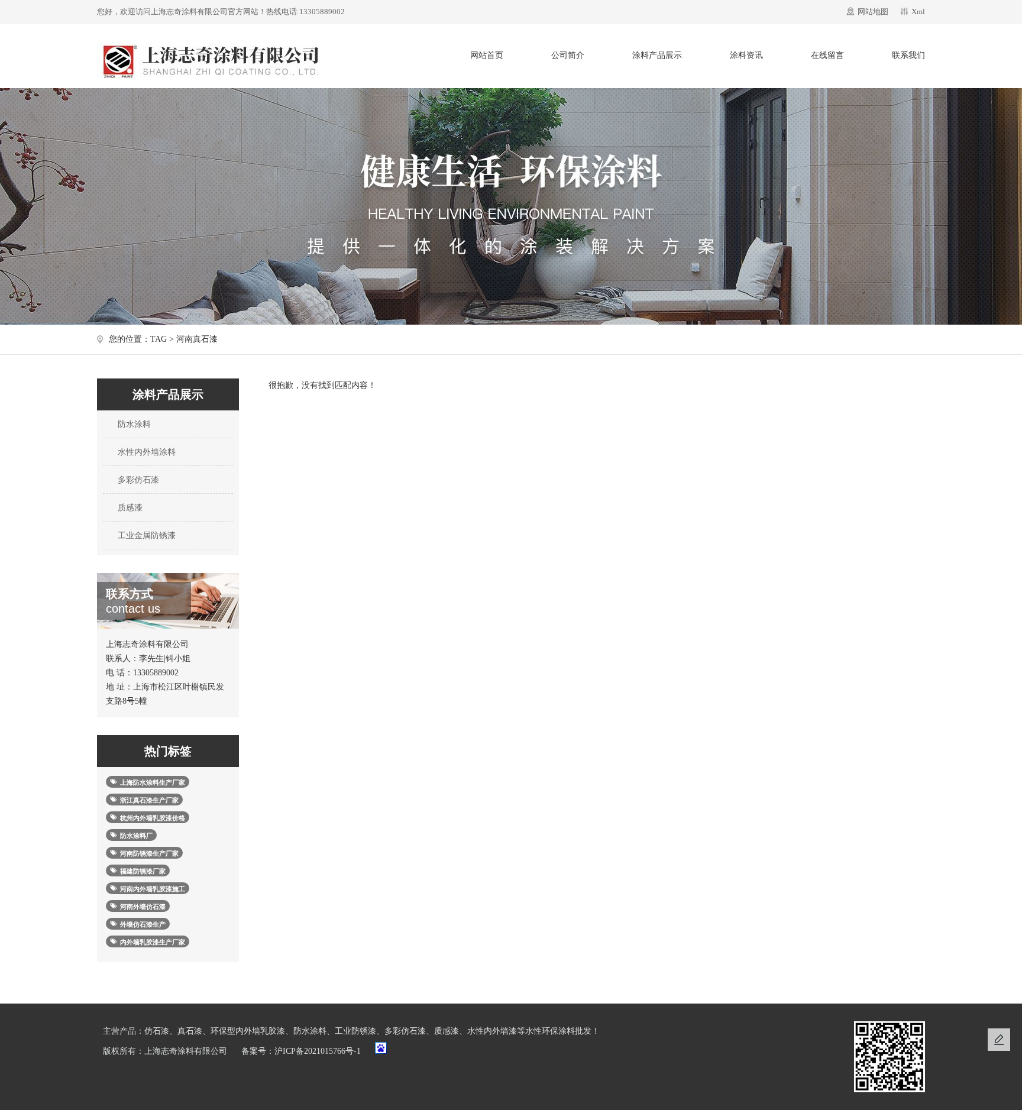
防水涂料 (133, 424)
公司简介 (567, 55)
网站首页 (486, 55)
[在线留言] (999, 1039)
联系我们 (908, 55)
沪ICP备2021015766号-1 (317, 1051)
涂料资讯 (746, 55)
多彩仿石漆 (137, 479)
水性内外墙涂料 (145, 452)
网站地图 (873, 11)
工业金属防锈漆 (145, 535)
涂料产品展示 (657, 55)
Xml (918, 11)
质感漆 (129, 507)
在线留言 (827, 55)
